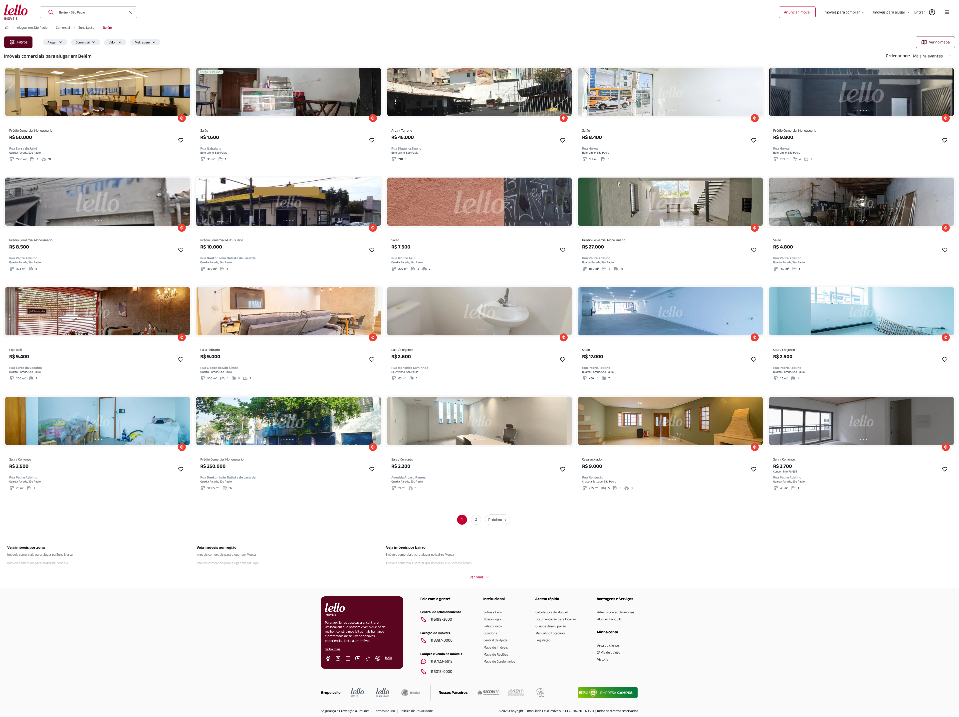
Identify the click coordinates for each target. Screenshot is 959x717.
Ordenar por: (898, 55)
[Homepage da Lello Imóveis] (357, 692)
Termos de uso (384, 711)
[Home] (6, 27)
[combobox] (92, 12)
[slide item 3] (98, 110)
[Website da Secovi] (488, 692)
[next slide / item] (185, 92)
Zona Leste (86, 27)
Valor (112, 42)
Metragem (142, 42)
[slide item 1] (92, 110)
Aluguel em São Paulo (32, 27)
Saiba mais (332, 649)
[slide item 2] (95, 110)
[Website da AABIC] (515, 692)
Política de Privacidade (416, 711)
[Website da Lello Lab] (410, 692)
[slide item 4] (101, 110)
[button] (55, 42)
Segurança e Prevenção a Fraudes (345, 711)
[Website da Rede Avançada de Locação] (540, 692)
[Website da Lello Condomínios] (382, 692)
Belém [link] (107, 27)
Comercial (63, 27)
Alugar (52, 42)
